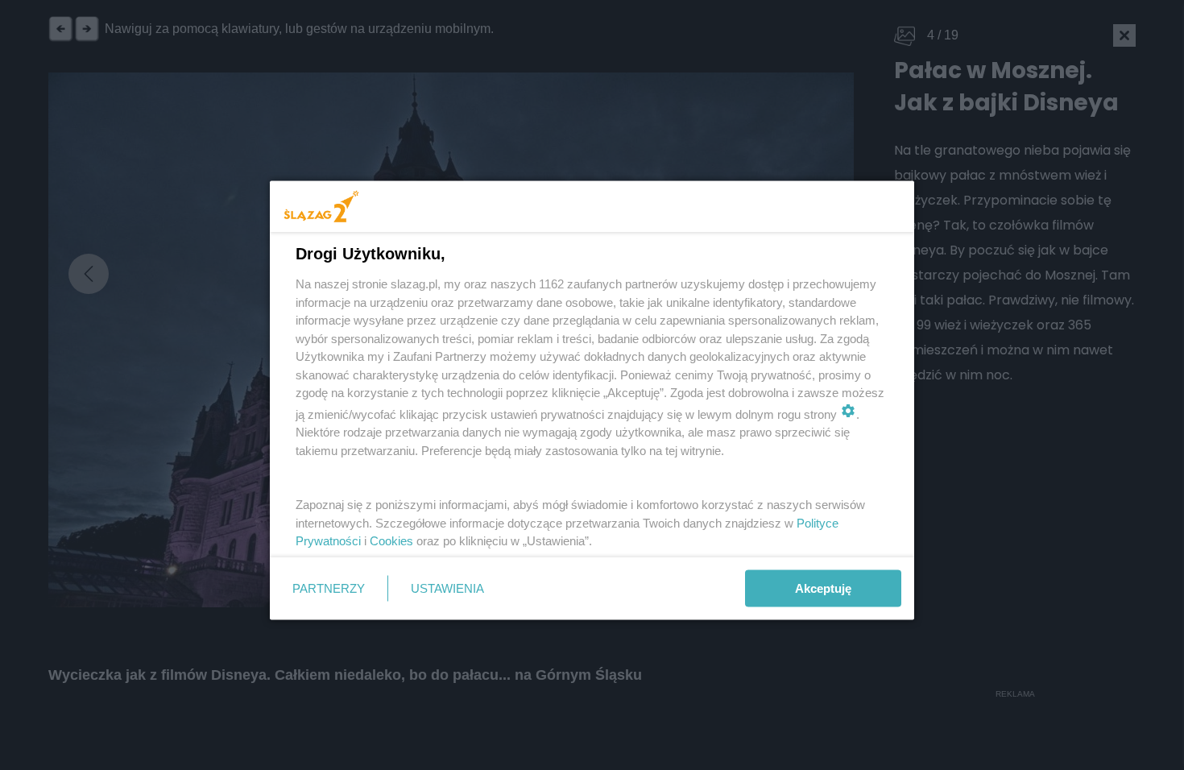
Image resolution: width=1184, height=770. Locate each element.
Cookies (391, 541)
